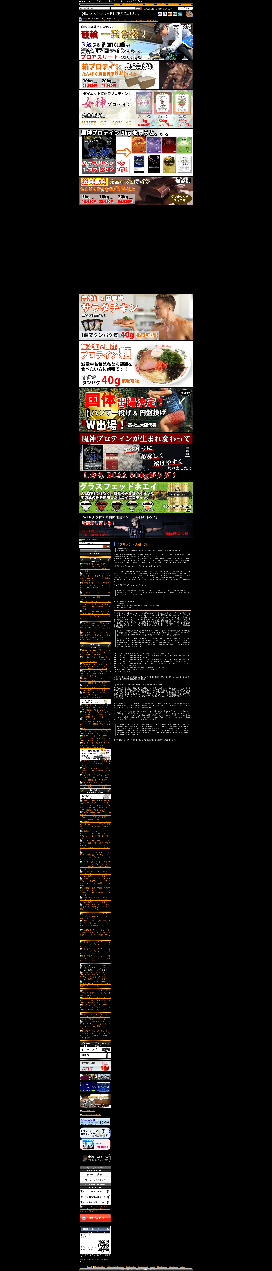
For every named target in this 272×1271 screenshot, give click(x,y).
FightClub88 (135, 1270)
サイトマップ (149, 4)
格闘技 (152, 1267)
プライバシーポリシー (115, 1267)
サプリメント (162, 1267)
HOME (89, 1267)
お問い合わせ (161, 4)
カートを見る (131, 1267)
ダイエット (173, 1267)
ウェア (182, 1267)
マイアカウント (173, 4)
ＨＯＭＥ (117, 4)
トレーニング (143, 1267)
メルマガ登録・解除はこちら (132, 4)
